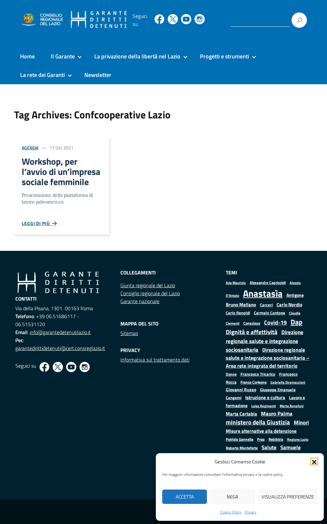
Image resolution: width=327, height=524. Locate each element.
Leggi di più (37, 223)
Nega (232, 496)
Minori (301, 422)
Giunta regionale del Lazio (147, 285)
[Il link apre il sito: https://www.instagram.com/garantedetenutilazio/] (199, 19)
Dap (296, 322)
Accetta (185, 496)
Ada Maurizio (236, 282)
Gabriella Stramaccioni (287, 382)
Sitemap (129, 333)
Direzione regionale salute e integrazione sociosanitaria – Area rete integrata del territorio (267, 358)
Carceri (266, 305)
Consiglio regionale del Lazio (150, 293)
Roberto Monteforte (242, 448)
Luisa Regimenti (263, 405)
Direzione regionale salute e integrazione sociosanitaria (264, 341)
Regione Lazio (297, 439)
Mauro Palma (277, 413)
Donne (231, 374)
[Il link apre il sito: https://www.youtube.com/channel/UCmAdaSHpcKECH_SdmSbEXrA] (186, 19)
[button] (314, 461)
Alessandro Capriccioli (268, 283)
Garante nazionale (139, 301)
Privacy (250, 512)
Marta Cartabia (241, 413)
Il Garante (63, 56)
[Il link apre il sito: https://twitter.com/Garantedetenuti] (173, 19)
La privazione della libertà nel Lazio (137, 56)
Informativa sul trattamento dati (154, 359)
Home (27, 56)
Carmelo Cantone (269, 313)
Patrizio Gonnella (239, 439)
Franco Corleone (253, 382)
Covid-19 (275, 322)
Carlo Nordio (289, 304)
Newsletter (97, 75)
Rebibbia (276, 439)
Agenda (30, 147)
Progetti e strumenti (224, 56)
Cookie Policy (230, 512)
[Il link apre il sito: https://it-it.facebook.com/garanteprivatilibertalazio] (159, 19)
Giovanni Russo (241, 389)
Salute (269, 447)
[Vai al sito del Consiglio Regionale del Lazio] (42, 19)
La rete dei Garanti (42, 75)
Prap (261, 439)
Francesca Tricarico (257, 374)
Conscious (251, 323)
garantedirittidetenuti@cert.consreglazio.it (60, 348)
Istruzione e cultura (265, 397)
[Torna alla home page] (99, 19)
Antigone (295, 295)
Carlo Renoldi (238, 313)
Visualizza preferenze (288, 496)
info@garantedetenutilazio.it (60, 332)
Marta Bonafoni (292, 405)
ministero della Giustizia (258, 422)
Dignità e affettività (252, 331)
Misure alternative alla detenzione (261, 431)
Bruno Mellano (241, 304)
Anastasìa (263, 293)
